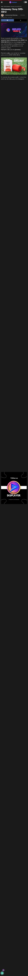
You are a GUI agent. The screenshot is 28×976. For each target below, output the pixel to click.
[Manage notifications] (3, 970)
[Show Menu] (1, 2)
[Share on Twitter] (20, 20)
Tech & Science (7, 6)
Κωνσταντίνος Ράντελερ (11, 15)
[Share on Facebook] (7, 20)
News (2, 6)
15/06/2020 (22, 15)
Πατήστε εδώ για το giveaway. (11, 49)
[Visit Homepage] (13, 2)
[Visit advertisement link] (14, 30)
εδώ (8, 53)
